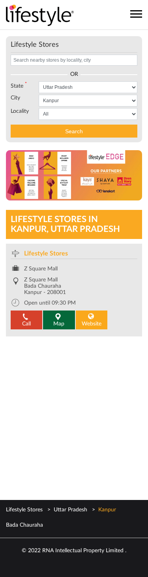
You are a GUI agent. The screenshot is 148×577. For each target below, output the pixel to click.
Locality (20, 111)
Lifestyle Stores (46, 253)
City (15, 98)
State (19, 85)
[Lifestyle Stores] (40, 15)
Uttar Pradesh (70, 510)
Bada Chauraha (24, 525)
